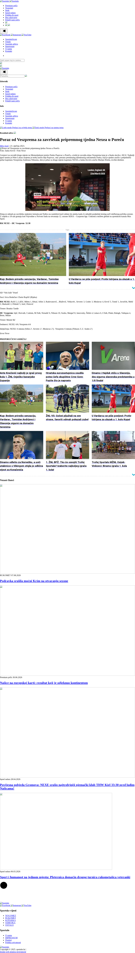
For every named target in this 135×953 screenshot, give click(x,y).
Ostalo (8, 42)
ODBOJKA (10, 923)
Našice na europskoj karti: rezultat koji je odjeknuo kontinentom (44, 683)
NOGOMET (10, 915)
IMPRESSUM (11, 938)
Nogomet (9, 8)
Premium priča (11, 5)
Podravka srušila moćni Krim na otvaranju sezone (34, 581)
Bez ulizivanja (11, 17)
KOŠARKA (10, 920)
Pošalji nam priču (12, 20)
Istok (7, 10)
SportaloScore (11, 39)
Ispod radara (10, 13)
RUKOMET (10, 918)
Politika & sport (11, 15)
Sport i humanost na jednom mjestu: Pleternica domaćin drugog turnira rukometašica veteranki (65, 877)
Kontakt (8, 51)
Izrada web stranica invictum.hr (13, 952)
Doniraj (8, 940)
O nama (8, 49)
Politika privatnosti (13, 942)
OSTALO (9, 925)
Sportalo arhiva (11, 44)
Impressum (9, 46)
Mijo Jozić (4, 146)
